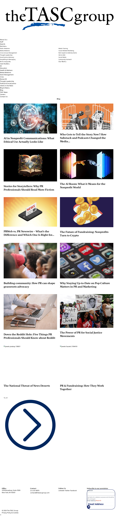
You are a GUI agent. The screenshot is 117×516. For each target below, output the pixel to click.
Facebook (73, 491)
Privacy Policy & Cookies (10, 513)
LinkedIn (61, 491)
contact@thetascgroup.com (39, 493)
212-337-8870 (34, 491)
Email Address (94, 500)
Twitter (67, 491)
